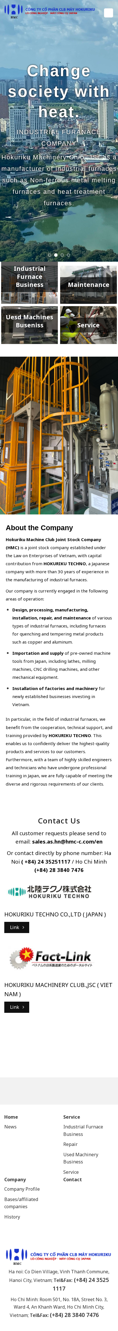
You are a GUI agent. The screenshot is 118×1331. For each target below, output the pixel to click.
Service (71, 1117)
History (12, 1217)
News (10, 1127)
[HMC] (49, 11)
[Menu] (108, 13)
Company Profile (22, 1189)
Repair (71, 1144)
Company (15, 1179)
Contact (72, 1179)
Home (11, 1117)
